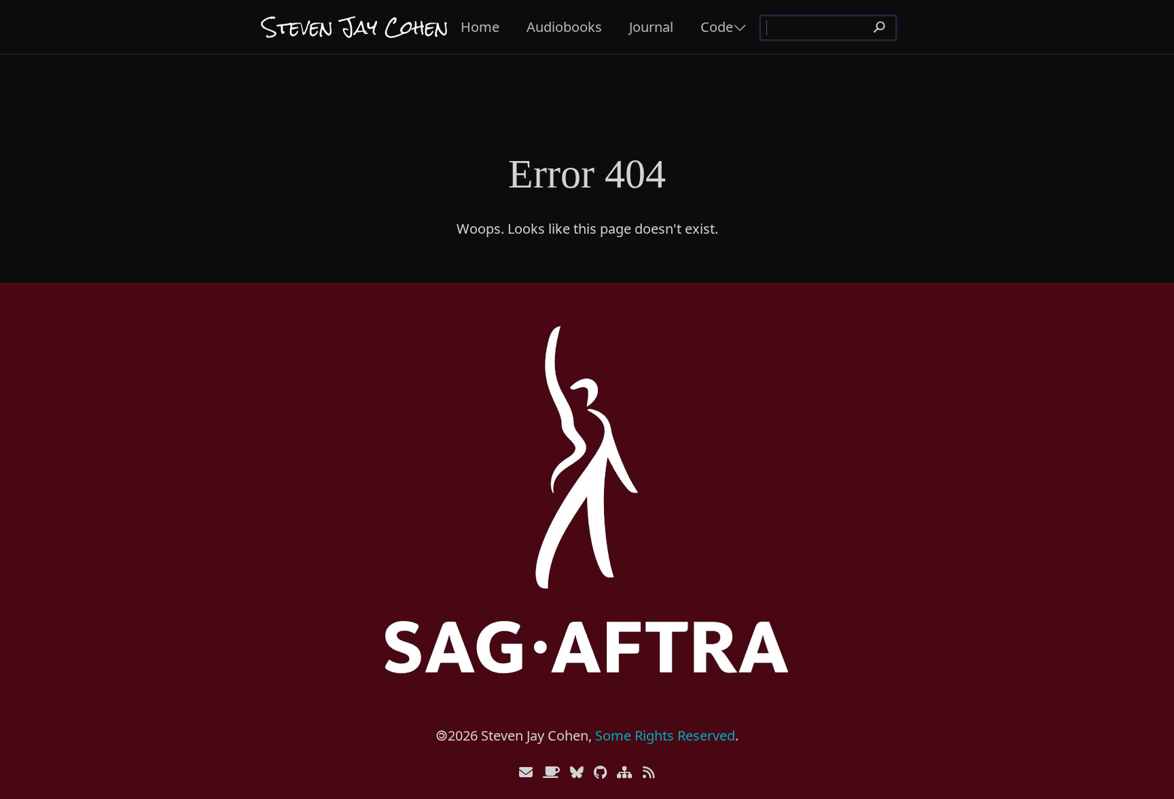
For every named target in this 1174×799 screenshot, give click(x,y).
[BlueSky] (577, 772)
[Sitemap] (625, 772)
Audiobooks (564, 27)
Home (480, 27)
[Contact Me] (526, 772)
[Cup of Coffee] (551, 772)
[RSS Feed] (649, 772)
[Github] (600, 772)
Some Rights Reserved (665, 735)
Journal (651, 27)
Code (716, 27)
